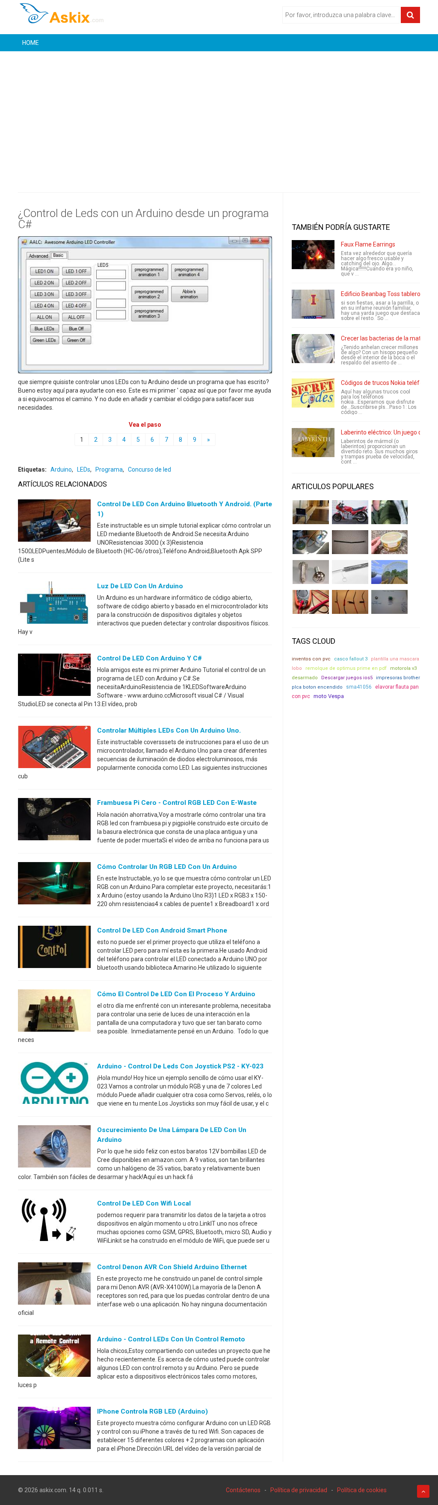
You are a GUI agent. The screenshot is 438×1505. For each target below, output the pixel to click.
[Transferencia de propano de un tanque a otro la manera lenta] (311, 542)
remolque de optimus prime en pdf (346, 668)
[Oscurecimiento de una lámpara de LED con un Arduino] (54, 1148)
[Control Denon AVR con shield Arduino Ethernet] (54, 1285)
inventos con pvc (311, 659)
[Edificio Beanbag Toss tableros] (313, 304)
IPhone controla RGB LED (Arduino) (152, 1411)
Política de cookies (362, 1490)
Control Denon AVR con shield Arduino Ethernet (172, 1267)
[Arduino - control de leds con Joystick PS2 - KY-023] (54, 1084)
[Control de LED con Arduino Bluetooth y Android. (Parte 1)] (54, 522)
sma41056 (359, 687)
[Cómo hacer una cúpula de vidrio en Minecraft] (389, 572)
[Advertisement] (219, 115)
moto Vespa (329, 696)
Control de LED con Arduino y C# (149, 658)
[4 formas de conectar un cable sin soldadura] (350, 602)
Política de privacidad (298, 1490)
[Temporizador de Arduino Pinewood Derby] (311, 512)
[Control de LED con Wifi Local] (54, 1221)
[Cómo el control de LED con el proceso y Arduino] (54, 1012)
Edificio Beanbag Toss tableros (382, 293)
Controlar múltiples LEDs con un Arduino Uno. (169, 730)
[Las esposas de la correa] (350, 542)
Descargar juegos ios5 (347, 678)
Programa (109, 469)
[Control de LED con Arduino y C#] (54, 676)
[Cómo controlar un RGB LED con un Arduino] (54, 884)
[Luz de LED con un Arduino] (54, 604)
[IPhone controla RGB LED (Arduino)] (54, 1429)
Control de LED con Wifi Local (144, 1203)
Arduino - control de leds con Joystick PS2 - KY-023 (180, 1066)
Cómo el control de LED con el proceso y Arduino (176, 994)
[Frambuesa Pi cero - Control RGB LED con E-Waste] (54, 821)
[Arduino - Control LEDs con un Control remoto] (54, 1357)
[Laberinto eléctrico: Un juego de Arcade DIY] (313, 442)
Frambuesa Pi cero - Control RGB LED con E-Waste (177, 803)
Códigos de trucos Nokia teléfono (385, 382)
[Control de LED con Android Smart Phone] (54, 948)
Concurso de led (149, 469)
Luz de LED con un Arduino (140, 586)
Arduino (61, 469)
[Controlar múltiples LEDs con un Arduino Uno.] (54, 748)
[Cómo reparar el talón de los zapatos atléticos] (389, 512)
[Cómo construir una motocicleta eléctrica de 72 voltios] (350, 512)
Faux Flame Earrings (368, 244)
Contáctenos (243, 1490)
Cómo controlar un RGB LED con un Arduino (167, 867)
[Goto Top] (423, 1491)
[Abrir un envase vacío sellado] (389, 542)
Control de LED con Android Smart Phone (162, 930)
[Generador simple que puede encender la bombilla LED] (389, 602)
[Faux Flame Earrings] (313, 254)
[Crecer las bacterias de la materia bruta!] (313, 348)
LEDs (83, 469)
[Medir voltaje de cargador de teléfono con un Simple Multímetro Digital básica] (311, 602)
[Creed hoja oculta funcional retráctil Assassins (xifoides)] (350, 572)
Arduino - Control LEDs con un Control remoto (171, 1339)
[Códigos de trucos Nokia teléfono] (313, 393)
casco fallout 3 (350, 659)
